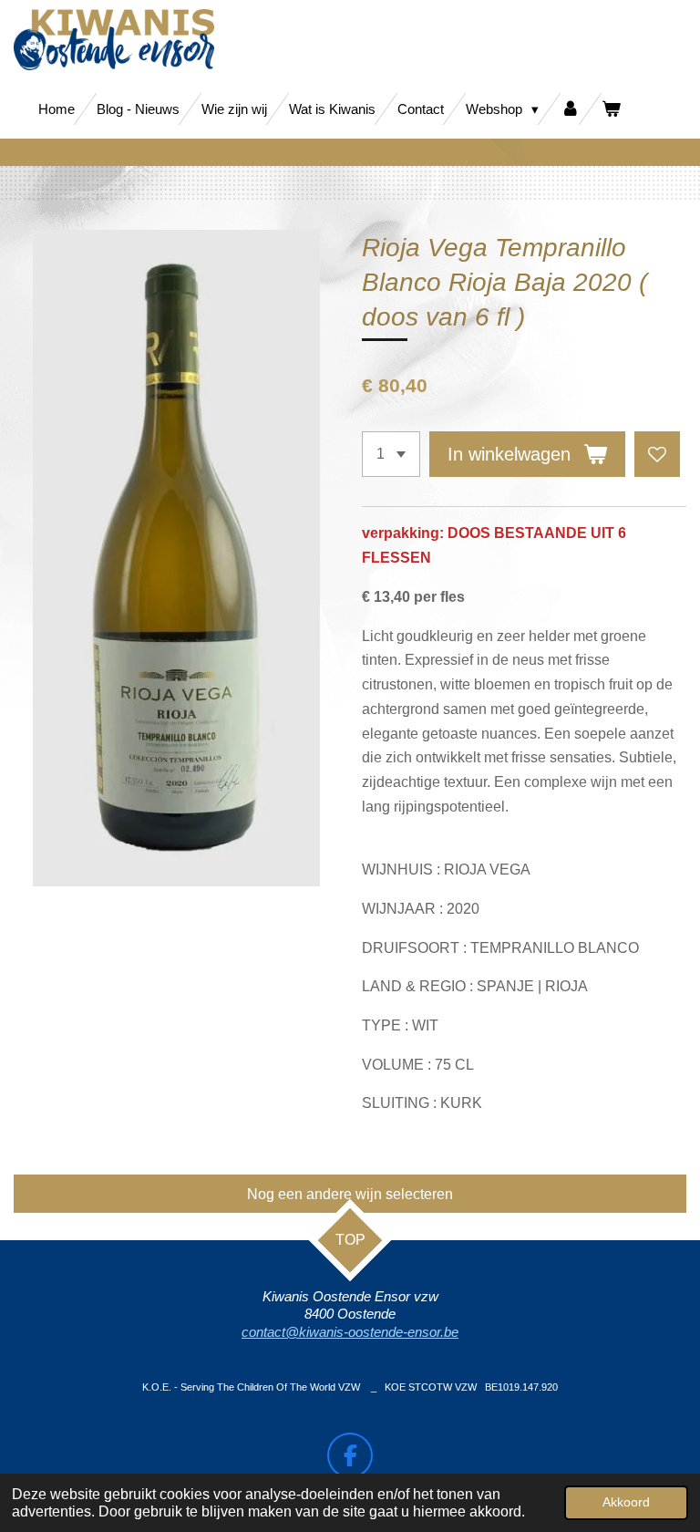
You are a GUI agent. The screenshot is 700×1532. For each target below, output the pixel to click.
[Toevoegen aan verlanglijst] (657, 454)
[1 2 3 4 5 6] (391, 454)
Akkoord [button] (626, 1502)
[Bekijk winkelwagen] (611, 109)
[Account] (570, 109)
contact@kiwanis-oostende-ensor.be (350, 1332)
